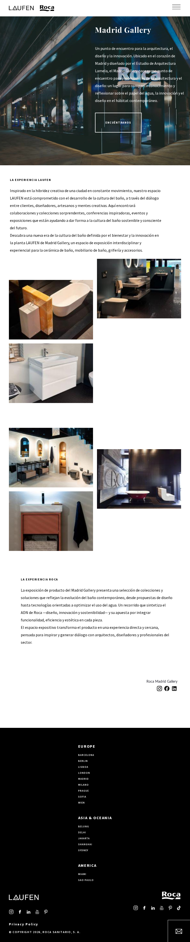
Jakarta (84, 838)
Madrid (83, 778)
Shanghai (85, 844)
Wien (81, 802)
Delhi (82, 832)
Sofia (82, 796)
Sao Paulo (86, 880)
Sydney (83, 850)
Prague (83, 790)
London (84, 772)
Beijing (83, 826)
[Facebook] (167, 688)
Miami (82, 874)
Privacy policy (23, 924)
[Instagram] (159, 688)
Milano (83, 784)
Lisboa (83, 767)
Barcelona (86, 755)
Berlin (83, 761)
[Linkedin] (174, 688)
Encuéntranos (118, 122)
